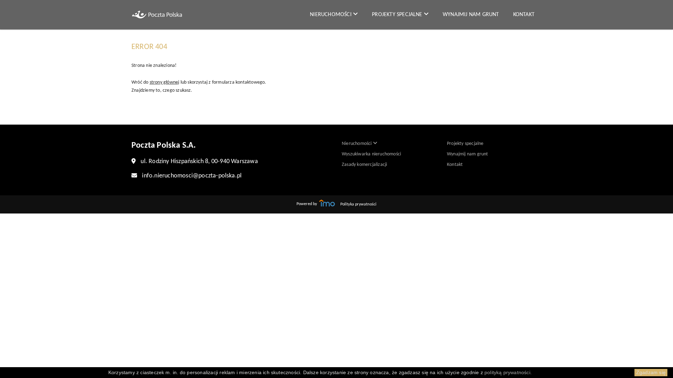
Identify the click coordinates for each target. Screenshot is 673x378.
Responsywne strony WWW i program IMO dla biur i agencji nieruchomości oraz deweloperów (327, 203)
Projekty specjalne (398, 15)
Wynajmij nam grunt (471, 15)
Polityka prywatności (358, 204)
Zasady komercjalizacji (364, 164)
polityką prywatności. (508, 372)
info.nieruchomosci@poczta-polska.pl (192, 176)
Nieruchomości (331, 15)
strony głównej (164, 82)
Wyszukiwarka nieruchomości (371, 154)
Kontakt (524, 15)
